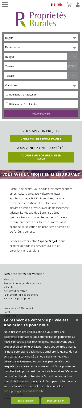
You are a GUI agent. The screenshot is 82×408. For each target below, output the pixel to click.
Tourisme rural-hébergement (21, 294)
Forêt (7, 312)
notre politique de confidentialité (24, 391)
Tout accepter (25, 400)
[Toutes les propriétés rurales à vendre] (41, 25)
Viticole (9, 287)
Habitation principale (17, 298)
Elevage (9, 279)
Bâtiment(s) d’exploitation (24, 104)
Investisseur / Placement (18, 308)
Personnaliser (55, 400)
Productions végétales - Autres (22, 283)
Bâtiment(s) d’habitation (23, 94)
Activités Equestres (15, 291)
